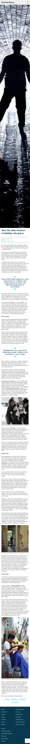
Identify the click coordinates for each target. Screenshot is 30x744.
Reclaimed (22, 699)
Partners (3, 728)
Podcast (3, 724)
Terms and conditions (20, 722)
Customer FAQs (19, 714)
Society (12, 241)
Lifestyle (8, 241)
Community (7, 699)
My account (3, 736)
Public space (15, 699)
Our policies (18, 717)
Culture (5, 241)
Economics (3, 719)
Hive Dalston (13, 428)
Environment (4, 712)
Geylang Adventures (16, 585)
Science (3, 717)
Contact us (18, 712)
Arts (2, 241)
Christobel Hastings (9, 238)
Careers (3, 741)
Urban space (15, 702)
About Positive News (20, 709)
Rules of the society (20, 724)
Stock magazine (4, 738)
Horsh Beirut (4, 463)
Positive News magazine (6, 733)
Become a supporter (5, 731)
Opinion (3, 722)
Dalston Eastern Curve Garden (12, 388)
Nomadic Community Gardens (7, 381)
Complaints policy (19, 719)
